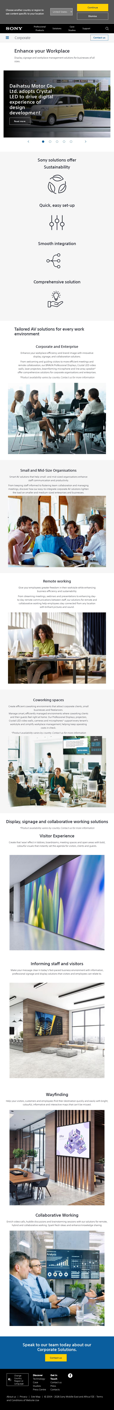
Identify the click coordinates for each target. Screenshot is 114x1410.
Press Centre (39, 1389)
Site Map (36, 1396)
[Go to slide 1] (43, 141)
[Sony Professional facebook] (70, 1375)
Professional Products (40, 28)
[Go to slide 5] (71, 141)
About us (11, 1396)
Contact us (99, 37)
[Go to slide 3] (57, 141)
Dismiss (92, 16)
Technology (39, 1378)
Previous (28, 141)
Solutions (57, 28)
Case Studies (72, 28)
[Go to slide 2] (50, 141)
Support (86, 28)
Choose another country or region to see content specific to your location (25, 11)
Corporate (22, 38)
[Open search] (107, 28)
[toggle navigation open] (7, 37)
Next (86, 141)
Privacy (23, 1396)
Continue (93, 7)
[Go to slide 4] (64, 141)
